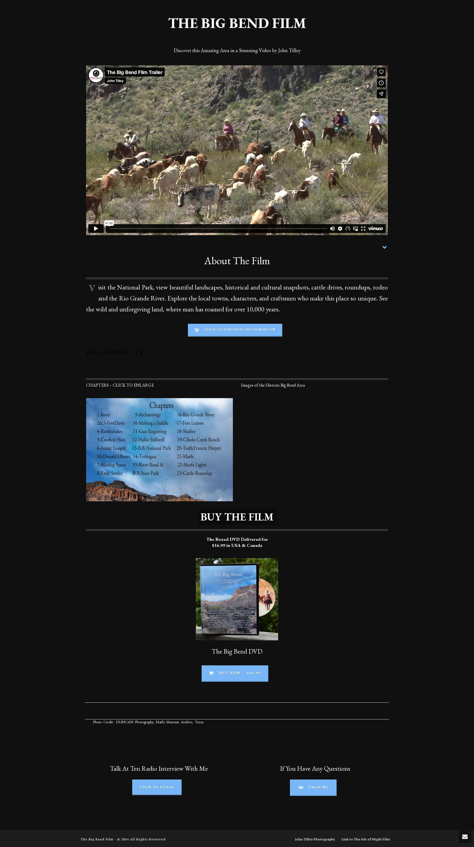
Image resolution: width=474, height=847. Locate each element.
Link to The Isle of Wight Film (366, 839)
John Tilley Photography (315, 839)
